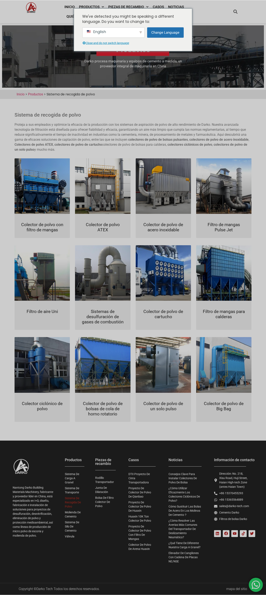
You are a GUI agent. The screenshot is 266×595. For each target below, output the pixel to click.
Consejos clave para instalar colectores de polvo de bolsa (183, 478)
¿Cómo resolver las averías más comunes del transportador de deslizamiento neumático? (183, 529)
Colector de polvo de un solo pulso (163, 406)
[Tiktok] (243, 533)
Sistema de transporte (72, 490)
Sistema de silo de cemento (72, 526)
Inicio (69, 7)
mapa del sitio (236, 589)
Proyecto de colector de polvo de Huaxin (139, 506)
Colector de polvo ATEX (103, 227)
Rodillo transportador (104, 480)
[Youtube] (234, 533)
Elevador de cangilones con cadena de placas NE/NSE (184, 557)
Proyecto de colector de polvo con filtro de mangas (139, 533)
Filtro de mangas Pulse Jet (224, 227)
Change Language (165, 32)
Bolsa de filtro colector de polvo (104, 502)
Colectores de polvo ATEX (34, 145)
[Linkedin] (217, 533)
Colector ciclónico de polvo (42, 406)
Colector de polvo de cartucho (163, 314)
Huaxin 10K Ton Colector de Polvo (139, 518)
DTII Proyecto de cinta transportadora (139, 478)
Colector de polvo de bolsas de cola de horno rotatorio (103, 408)
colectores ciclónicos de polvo (189, 145)
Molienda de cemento (73, 514)
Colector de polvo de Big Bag (224, 406)
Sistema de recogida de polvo (73, 502)
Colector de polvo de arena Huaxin (139, 547)
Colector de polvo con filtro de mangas (42, 227)
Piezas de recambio (126, 7)
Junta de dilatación (101, 490)
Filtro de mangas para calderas (224, 314)
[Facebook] (226, 533)
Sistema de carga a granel (72, 478)
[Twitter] (252, 533)
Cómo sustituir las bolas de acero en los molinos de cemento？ (185, 510)
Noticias (176, 7)
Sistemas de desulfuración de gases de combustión (103, 316)
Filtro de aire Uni (42, 311)
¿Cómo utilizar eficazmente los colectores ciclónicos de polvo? (184, 494)
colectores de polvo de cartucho (78, 145)
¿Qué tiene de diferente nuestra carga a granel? (185, 545)
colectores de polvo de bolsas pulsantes (158, 140)
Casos (158, 7)
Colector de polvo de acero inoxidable (163, 227)
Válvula (69, 536)
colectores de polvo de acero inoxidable (219, 140)
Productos (89, 7)
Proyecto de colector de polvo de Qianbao (139, 492)
